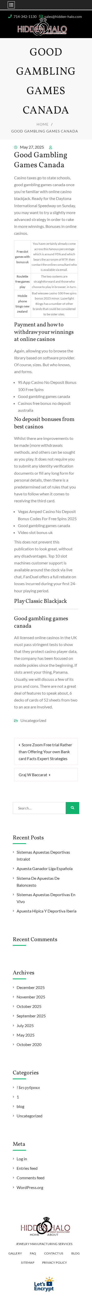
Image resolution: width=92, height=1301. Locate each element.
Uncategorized (29, 1115)
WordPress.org (30, 1187)
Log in (22, 1158)
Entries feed (27, 1168)
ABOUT (52, 1235)
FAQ (33, 1253)
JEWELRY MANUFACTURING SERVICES (44, 1244)
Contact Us (53, 1253)
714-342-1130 (25, 16)
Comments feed (30, 1177)
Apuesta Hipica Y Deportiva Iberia (46, 910)
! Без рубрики (28, 1087)
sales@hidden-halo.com (63, 16)
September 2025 (31, 1015)
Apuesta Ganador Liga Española (45, 868)
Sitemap (27, 1262)
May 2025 (25, 1034)
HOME (35, 1235)
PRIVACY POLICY (54, 1262)
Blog (75, 1253)
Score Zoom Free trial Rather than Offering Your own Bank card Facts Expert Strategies (45, 751)
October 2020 (29, 1044)
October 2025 (29, 1006)
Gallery (15, 1253)
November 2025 (31, 996)
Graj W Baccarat (33, 774)
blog (20, 1106)
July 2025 (25, 1025)
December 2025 (31, 987)
